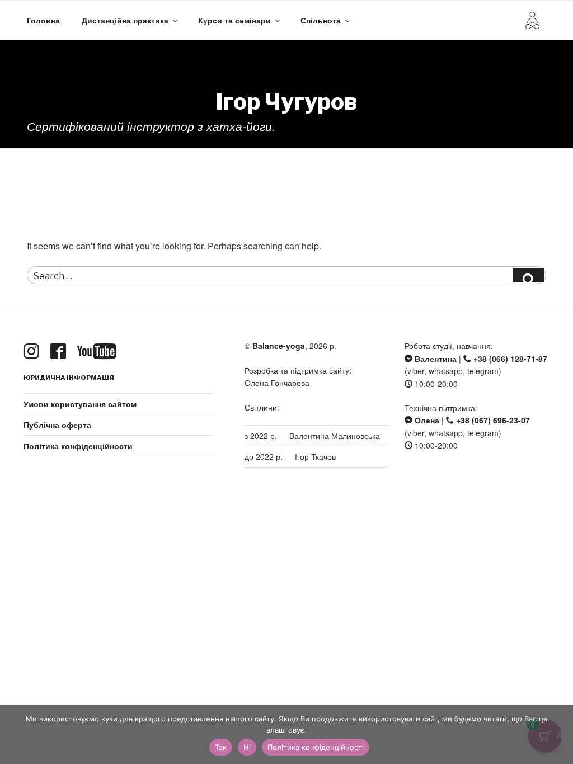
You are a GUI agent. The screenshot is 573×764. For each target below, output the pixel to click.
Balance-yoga (278, 345)
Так (221, 747)
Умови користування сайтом (80, 403)
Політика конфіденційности (78, 445)
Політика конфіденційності (315, 747)
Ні (247, 747)
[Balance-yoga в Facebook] (60, 351)
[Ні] (559, 734)
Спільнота (320, 20)
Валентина (434, 358)
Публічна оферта (57, 424)
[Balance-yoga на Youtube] (99, 351)
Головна (43, 20)
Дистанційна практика (125, 20)
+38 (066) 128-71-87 (509, 358)
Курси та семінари (234, 20)
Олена (425, 420)
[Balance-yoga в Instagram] (34, 351)
